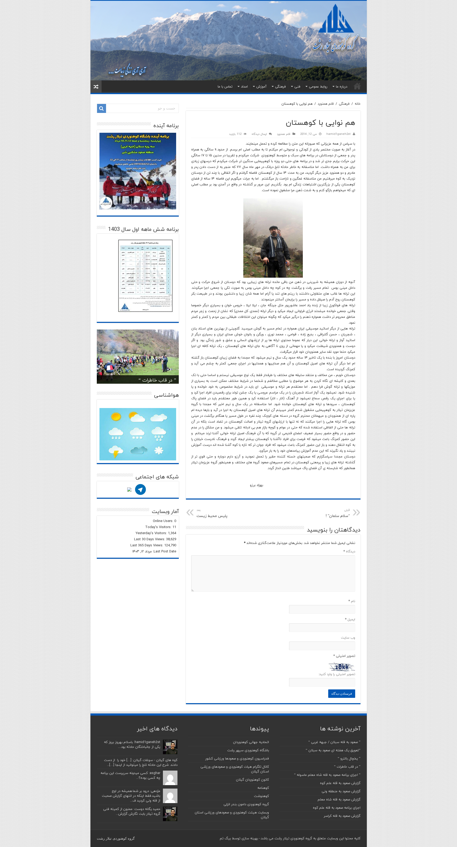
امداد (244, 86)
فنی (297, 86)
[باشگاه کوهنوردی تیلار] (228, 40)
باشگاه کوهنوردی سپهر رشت (248, 750)
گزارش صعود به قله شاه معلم (339, 799)
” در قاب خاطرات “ (157, 380)
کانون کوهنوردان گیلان (252, 779)
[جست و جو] (101, 108)
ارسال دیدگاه (259, 133)
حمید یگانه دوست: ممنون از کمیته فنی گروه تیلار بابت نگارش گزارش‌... (131, 811)
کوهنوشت (261, 796)
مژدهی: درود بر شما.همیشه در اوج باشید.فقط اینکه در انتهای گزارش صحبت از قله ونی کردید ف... (131, 795)
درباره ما (341, 86)
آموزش (261, 86)
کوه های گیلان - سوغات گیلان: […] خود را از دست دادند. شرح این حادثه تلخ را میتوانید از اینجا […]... (140, 762)
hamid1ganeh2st (338, 133)
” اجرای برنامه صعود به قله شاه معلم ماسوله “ (327, 775)
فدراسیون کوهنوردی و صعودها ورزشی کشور (237, 758)
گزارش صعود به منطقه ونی (341, 791)
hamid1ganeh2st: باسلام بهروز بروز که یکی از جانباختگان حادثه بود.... (132, 744)
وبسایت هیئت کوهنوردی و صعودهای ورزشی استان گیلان (232, 814)
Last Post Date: (164, 551)
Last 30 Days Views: (150, 539)
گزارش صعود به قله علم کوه (340, 783)
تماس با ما (225, 86)
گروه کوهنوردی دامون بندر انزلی (246, 804)
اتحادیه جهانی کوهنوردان (251, 742)
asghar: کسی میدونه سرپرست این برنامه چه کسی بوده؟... (130, 775)
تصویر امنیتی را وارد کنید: (336, 674)
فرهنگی (280, 86)
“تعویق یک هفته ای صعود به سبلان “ (333, 750)
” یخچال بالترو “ (349, 758)
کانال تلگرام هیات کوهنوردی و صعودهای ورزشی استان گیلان (234, 769)
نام (351, 601)
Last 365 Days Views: (147, 545)
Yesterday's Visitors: (152, 533)
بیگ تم (225, 838)
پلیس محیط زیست (211, 513)
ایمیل (350, 619)
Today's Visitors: (158, 527)
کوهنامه (263, 788)
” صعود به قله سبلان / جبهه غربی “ (334, 742)
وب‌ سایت (348, 637)
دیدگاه (349, 551)
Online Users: (163, 521)
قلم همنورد (326, 104)
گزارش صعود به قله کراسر (342, 816)
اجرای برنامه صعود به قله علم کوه (336, 808)
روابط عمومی (318, 86)
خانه (357, 85)
